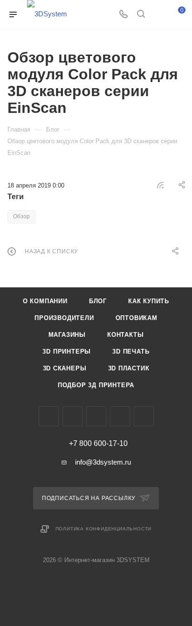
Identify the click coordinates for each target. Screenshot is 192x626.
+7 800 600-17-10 (98, 443)
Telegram (120, 416)
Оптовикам (137, 317)
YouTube (144, 416)
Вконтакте (49, 416)
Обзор (21, 216)
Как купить (148, 301)
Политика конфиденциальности (103, 528)
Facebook (72, 416)
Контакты (125, 334)
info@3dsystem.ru (103, 462)
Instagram (96, 416)
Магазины (67, 334)
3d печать (130, 351)
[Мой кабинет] (158, 15)
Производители (64, 317)
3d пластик (129, 368)
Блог (98, 301)
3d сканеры (65, 368)
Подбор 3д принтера (96, 385)
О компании (45, 301)
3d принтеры (66, 351)
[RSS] (160, 185)
